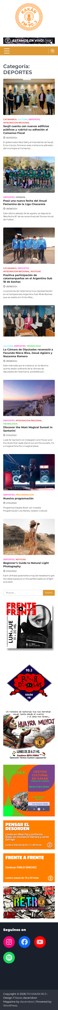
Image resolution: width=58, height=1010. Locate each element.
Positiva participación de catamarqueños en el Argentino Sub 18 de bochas (27, 278)
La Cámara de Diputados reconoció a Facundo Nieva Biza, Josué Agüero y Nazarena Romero (28, 353)
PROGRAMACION (25, 495)
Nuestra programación (18, 498)
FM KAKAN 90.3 (36, 993)
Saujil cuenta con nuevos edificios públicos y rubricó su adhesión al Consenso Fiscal (26, 130)
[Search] (52, 51)
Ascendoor (27, 1001)
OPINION (20, 197)
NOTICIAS (36, 271)
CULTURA (23, 119)
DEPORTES (34, 119)
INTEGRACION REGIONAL (16, 122)
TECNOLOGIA (34, 346)
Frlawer (18, 997)
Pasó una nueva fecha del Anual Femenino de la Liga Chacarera (25, 202)
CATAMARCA (10, 119)
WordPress (10, 1005)
